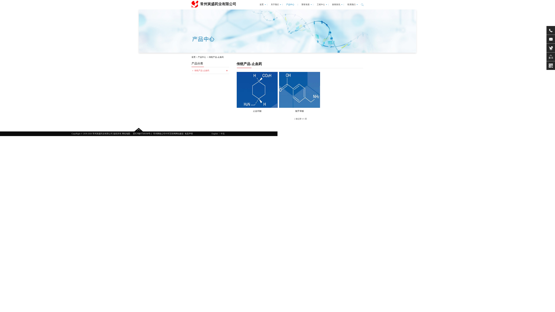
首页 (194, 57)
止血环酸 (257, 111)
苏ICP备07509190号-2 (142, 134)
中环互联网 (170, 134)
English (215, 134)
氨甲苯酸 (299, 111)
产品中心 (202, 57)
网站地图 (126, 134)
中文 (223, 134)
